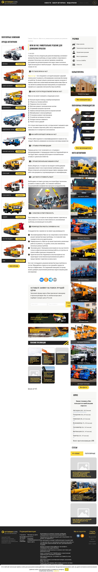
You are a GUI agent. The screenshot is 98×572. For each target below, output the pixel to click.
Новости (48, 3)
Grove (87, 119)
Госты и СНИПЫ (81, 60)
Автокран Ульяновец (83, 342)
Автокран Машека (83, 300)
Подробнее (20, 64)
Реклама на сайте (32, 535)
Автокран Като (83, 259)
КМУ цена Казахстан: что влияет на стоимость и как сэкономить (55, 557)
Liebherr (87, 113)
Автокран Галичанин (84, 383)
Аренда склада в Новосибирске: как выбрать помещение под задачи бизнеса (53, 547)
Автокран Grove (83, 175)
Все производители (83, 148)
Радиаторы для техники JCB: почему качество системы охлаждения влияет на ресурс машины (56, 563)
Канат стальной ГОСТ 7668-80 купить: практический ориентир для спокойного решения (55, 553)
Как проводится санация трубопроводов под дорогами (56, 540)
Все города (14, 266)
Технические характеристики (85, 48)
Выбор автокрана (59, 3)
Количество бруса (83, 94)
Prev (72, 85)
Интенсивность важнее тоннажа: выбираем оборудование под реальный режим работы (53, 534)
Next (94, 85)
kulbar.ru (56, 571)
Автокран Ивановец (84, 238)
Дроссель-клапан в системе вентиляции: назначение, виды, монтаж (55, 560)
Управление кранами (83, 52)
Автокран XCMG (83, 217)
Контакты (30, 536)
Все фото (83, 387)
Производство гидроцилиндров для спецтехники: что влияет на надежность (56, 537)
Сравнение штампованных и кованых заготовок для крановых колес (55, 550)
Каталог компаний (22, 540)
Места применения (82, 56)
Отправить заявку (69, 304)
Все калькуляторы (84, 100)
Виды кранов (72, 3)
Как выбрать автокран (23, 537)
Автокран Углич (83, 321)
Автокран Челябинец (83, 363)
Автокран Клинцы (83, 279)
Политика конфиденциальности (33, 539)
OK (67, 569)
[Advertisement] (49, 20)
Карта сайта (31, 542)
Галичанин (88, 138)
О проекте (23, 535)
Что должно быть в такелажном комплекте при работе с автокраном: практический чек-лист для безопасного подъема (57, 543)
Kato (87, 125)
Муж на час (31, 76)
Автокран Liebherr (83, 196)
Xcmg (87, 131)
